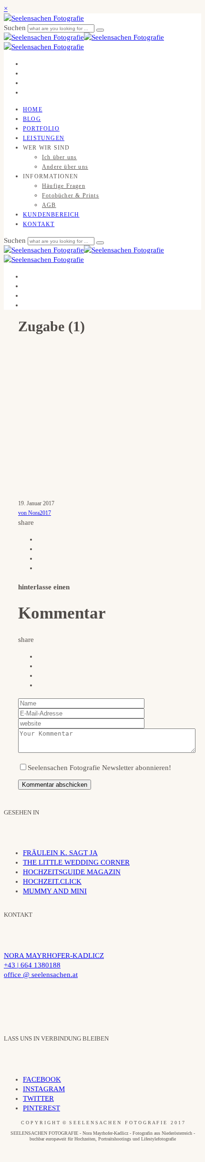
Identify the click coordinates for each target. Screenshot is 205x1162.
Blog (32, 119)
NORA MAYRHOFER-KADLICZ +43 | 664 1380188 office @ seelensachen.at (54, 965)
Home (32, 109)
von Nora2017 (34, 513)
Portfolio (41, 128)
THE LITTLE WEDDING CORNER (76, 862)
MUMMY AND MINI (55, 891)
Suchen (16, 28)
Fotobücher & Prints (70, 195)
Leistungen (43, 138)
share (26, 522)
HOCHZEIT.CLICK (52, 881)
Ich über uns (59, 157)
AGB (49, 205)
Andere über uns (65, 166)
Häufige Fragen (63, 186)
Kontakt (38, 224)
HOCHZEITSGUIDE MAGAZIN (72, 872)
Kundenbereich (51, 214)
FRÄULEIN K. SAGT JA (60, 853)
